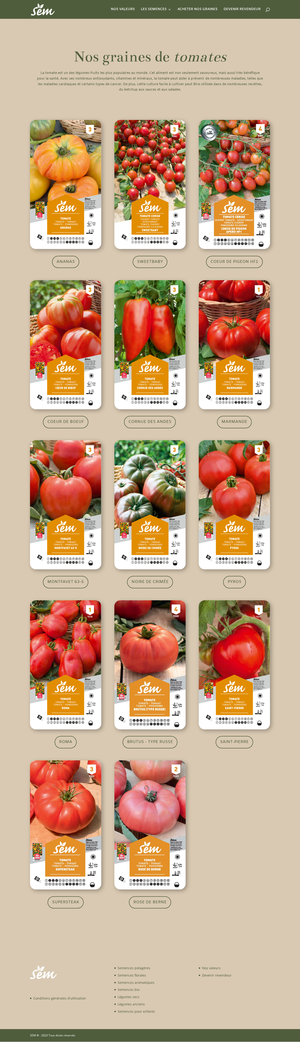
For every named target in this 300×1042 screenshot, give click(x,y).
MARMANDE (234, 422)
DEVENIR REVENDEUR (242, 9)
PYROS (234, 582)
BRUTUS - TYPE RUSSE (150, 742)
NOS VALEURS (123, 9)
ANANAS (65, 261)
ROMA (65, 742)
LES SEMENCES (154, 9)
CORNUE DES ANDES (149, 422)
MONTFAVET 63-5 (65, 582)
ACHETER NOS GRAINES (197, 9)
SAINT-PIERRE (234, 742)
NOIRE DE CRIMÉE (150, 582)
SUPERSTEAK (65, 902)
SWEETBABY (150, 261)
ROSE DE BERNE (150, 902)
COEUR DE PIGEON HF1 (234, 261)
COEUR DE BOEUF (65, 422)
